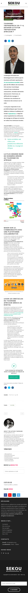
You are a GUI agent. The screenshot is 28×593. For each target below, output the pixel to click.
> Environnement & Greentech (11, 458)
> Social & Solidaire (8, 459)
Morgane (9, 35)
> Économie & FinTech (9, 455)
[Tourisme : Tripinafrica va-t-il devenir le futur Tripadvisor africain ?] (14, 423)
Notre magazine (7, 530)
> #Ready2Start (8, 454)
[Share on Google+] (13, 395)
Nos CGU (5, 534)
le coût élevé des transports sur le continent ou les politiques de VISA (13, 314)
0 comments (18, 35)
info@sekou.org (11, 542)
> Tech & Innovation (9, 460)
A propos (5, 524)
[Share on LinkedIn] (12, 42)
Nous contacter (7, 532)
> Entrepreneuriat (8, 456)
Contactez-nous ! (14, 377)
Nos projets (5, 528)
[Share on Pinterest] (17, 395)
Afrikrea (16, 132)
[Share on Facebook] (5, 42)
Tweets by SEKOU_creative (11, 484)
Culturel (12, 405)
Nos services (6, 526)
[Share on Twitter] (9, 42)
